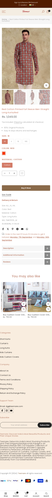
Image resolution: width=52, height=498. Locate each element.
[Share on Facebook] (3, 229)
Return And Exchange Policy (12, 393)
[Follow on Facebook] (2, 410)
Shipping (18, 122)
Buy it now (26, 188)
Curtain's (4, 343)
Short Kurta (5, 339)
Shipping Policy (7, 388)
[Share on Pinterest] (12, 229)
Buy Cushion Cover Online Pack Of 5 (18, 315)
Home (4, 19)
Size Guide (6, 194)
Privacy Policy (6, 384)
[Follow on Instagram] (7, 410)
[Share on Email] (22, 229)
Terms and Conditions (10, 379)
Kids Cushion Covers (9, 357)
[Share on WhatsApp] (27, 229)
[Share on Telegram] (17, 229)
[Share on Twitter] (8, 229)
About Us (4, 370)
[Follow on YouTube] (11, 410)
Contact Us (5, 375)
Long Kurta (12, 216)
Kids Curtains (6, 352)
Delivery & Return (10, 200)
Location (24, 5)
